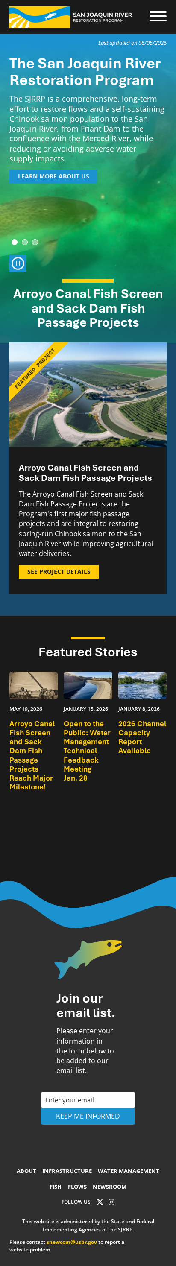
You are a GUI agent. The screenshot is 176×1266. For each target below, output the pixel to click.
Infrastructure (67, 1171)
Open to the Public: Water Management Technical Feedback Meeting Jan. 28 (87, 751)
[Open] (158, 16)
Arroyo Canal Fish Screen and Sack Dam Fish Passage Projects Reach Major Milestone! (32, 755)
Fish (56, 1186)
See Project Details (59, 571)
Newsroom (109, 1186)
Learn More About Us (53, 176)
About (26, 1171)
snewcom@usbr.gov (72, 1242)
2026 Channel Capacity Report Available (142, 737)
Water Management (128, 1171)
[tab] (15, 242)
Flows (77, 1186)
